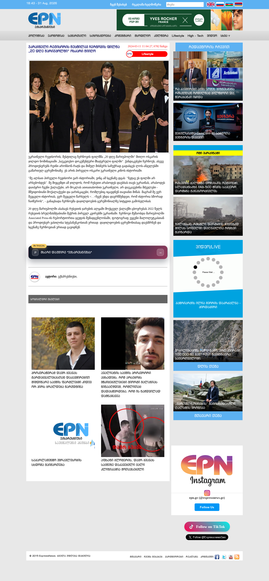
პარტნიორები (174, 556)
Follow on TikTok (210, 527)
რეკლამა (192, 556)
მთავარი (135, 556)
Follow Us (207, 507)
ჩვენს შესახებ (153, 556)
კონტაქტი (207, 556)
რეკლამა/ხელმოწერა (146, 4)
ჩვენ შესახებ (118, 4)
